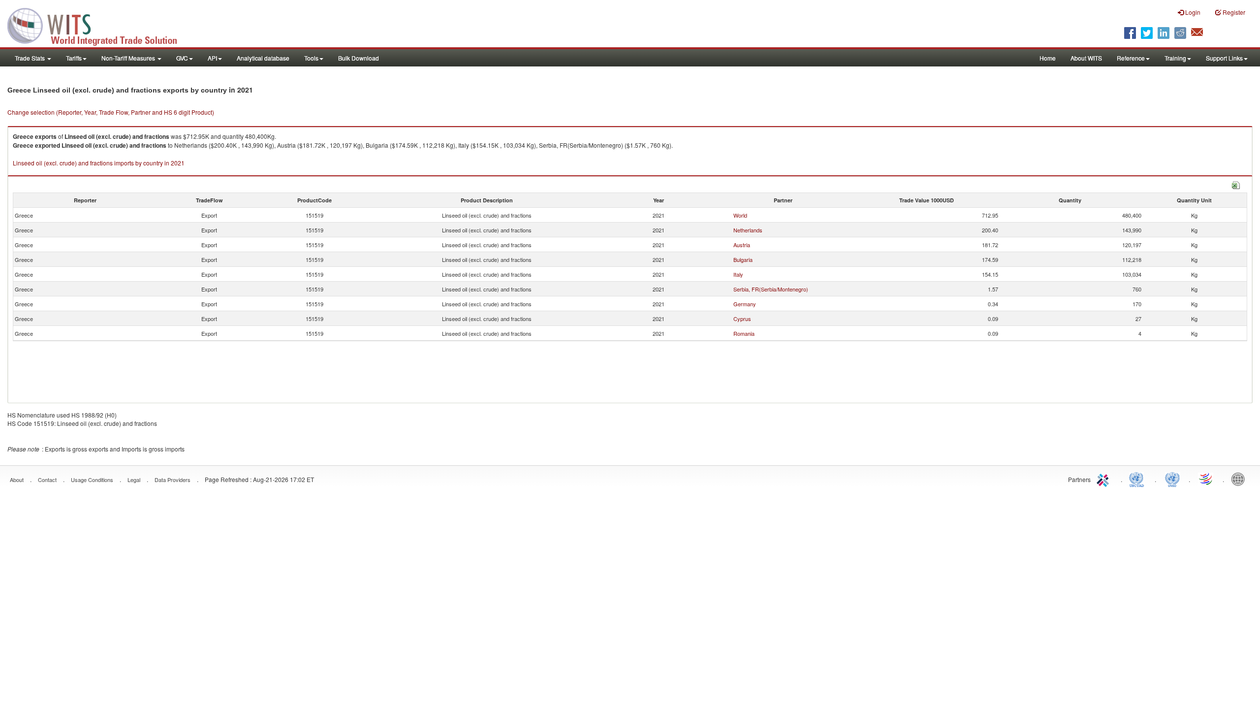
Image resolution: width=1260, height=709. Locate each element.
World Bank (1240, 478)
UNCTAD (1138, 478)
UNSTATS (1172, 478)
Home (1048, 58)
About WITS (1086, 58)
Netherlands (747, 230)
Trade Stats (30, 58)
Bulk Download (358, 58)
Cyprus (742, 318)
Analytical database (263, 58)
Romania (744, 333)
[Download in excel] (1236, 184)
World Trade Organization (1206, 478)
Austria (741, 245)
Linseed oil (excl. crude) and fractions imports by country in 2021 (99, 163)
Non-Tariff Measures (129, 58)
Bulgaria (743, 259)
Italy (738, 274)
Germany (744, 304)
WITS (98, 24)
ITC (1104, 478)
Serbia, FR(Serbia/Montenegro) (770, 289)
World (740, 215)
